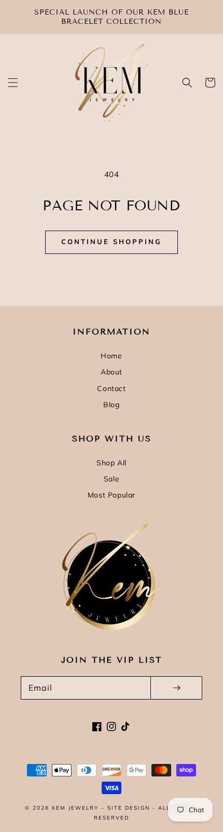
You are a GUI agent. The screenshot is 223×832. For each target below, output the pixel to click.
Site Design (128, 807)
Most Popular (111, 495)
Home (111, 355)
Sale (111, 479)
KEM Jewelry (75, 807)
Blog (111, 404)
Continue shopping (111, 241)
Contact (111, 388)
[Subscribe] (176, 688)
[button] (13, 82)
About (111, 372)
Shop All (111, 462)
